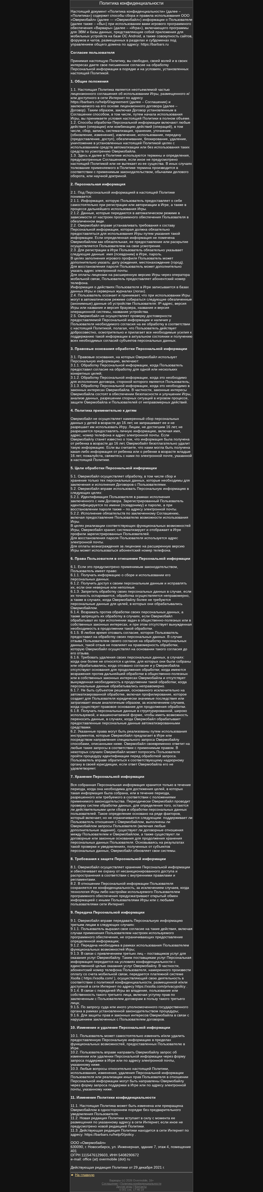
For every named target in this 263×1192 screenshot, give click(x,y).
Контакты (141, 1186)
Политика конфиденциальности (140, 1183)
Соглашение (110, 1183)
